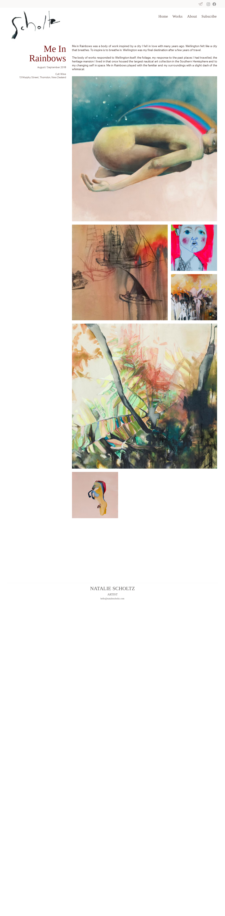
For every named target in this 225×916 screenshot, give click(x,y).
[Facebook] (214, 4)
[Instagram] (208, 4)
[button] (177, 16)
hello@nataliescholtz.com (112, 598)
